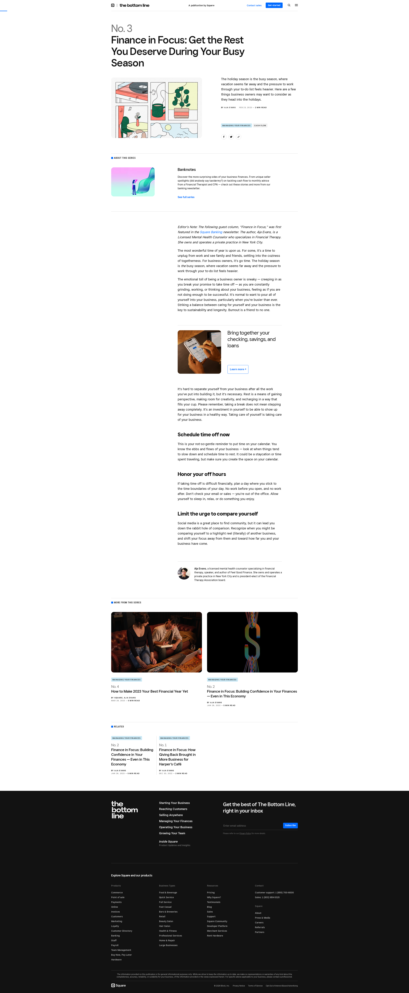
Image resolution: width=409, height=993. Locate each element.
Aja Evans (230, 107)
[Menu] (296, 5)
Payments (116, 902)
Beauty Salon (166, 921)
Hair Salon (164, 926)
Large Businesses (168, 945)
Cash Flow (260, 125)
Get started (274, 5)
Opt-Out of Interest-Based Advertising (282, 986)
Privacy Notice (239, 986)
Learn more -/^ (238, 369)
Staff (113, 940)
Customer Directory (121, 931)
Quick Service (166, 897)
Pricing (211, 892)
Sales (210, 911)
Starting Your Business (174, 803)
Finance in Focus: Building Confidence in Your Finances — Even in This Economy (252, 691)
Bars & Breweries (168, 911)
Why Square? (214, 897)
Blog (209, 907)
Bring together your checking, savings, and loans (252, 339)
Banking (115, 935)
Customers (117, 916)
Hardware (116, 959)
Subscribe (290, 825)
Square (118, 698)
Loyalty (115, 926)
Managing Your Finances (236, 125)
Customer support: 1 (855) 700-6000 (274, 892)
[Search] (289, 5)
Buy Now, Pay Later (121, 955)
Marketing (116, 921)
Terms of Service (255, 986)
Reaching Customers (173, 809)
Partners (259, 932)
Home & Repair (167, 940)
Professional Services (170, 935)
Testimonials (213, 902)
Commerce (117, 892)
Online (114, 907)
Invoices (115, 911)
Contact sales (254, 5)
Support (211, 916)
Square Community (217, 921)
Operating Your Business (175, 827)
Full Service (165, 902)
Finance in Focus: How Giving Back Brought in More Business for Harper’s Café (177, 754)
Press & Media (262, 918)
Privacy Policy (245, 833)
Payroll (115, 945)
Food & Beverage (168, 892)
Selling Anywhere (171, 815)
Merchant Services (217, 931)
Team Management (121, 950)
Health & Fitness (168, 931)
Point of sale (117, 897)
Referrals (260, 927)
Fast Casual (165, 907)
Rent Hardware (215, 935)
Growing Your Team (172, 833)
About (258, 913)
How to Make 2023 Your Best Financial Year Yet (149, 688)
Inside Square (168, 841)
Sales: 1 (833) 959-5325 (267, 897)
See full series (186, 197)
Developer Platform (217, 926)
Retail (162, 916)
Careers (259, 922)
